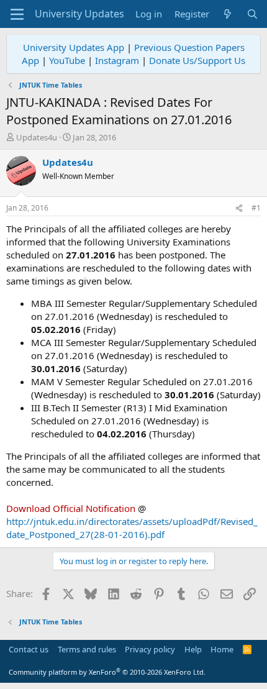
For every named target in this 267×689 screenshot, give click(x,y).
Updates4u (36, 137)
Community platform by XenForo (107, 672)
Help (193, 649)
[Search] (252, 13)
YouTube (67, 60)
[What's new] (227, 13)
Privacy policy (150, 649)
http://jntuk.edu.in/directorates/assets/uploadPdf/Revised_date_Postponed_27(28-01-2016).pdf (132, 528)
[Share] (239, 208)
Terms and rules (87, 649)
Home (221, 649)
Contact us (28, 649)
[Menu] (17, 14)
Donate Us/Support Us (197, 60)
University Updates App (73, 47)
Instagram (117, 60)
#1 (256, 208)
